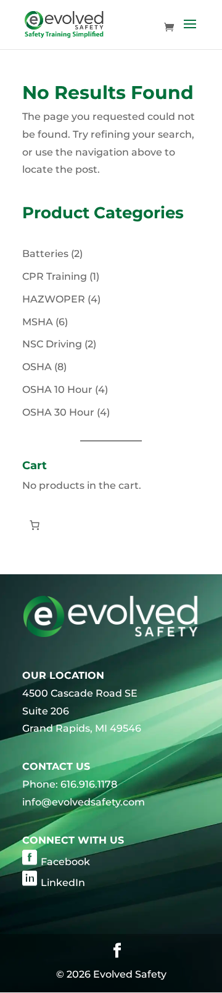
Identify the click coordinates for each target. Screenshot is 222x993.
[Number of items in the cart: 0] (34, 525)
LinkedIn (63, 882)
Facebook (65, 862)
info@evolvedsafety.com (83, 802)
